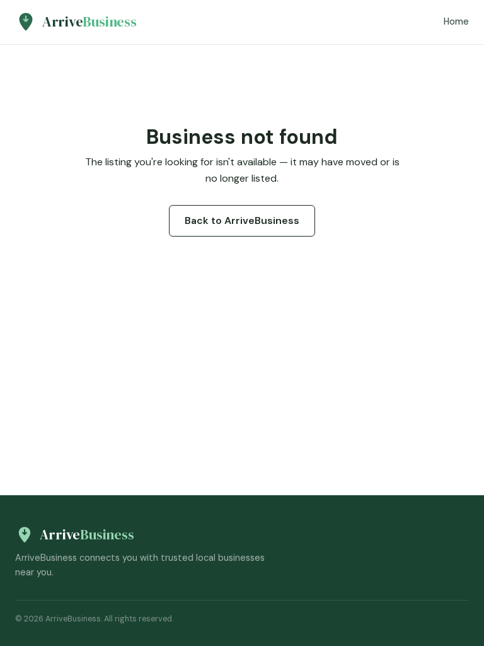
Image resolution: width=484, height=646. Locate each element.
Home (456, 21)
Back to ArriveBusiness (242, 220)
